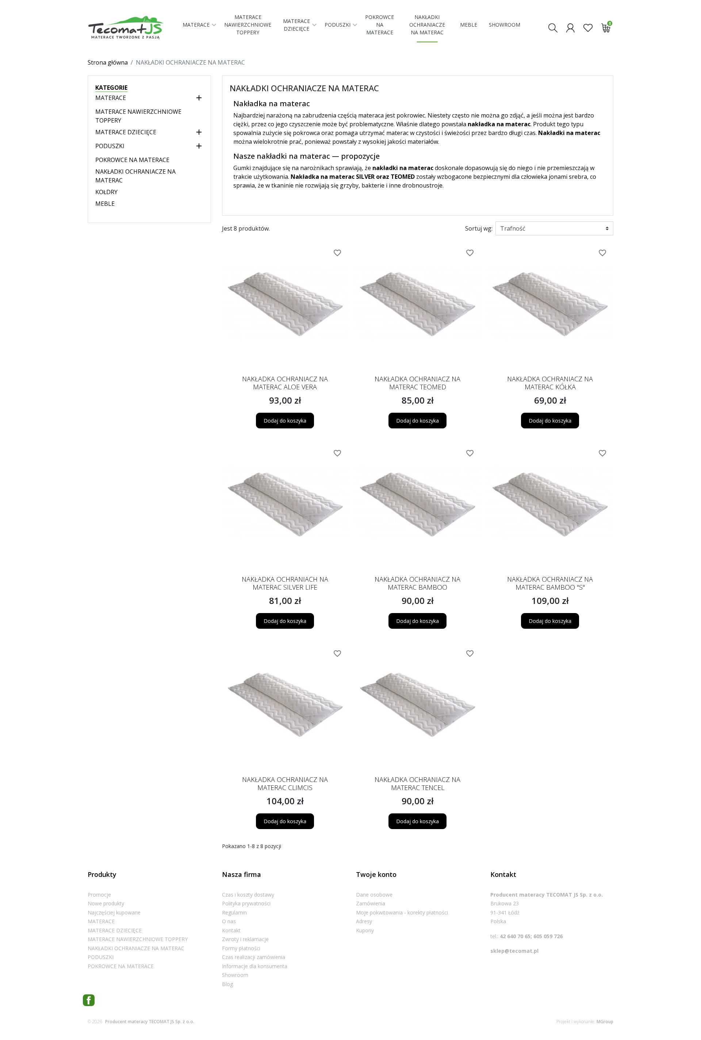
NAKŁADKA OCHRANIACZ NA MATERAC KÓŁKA (550, 382)
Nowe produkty (106, 903)
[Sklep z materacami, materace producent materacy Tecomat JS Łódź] (132, 27)
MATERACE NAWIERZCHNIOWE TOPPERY (138, 939)
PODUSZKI (110, 146)
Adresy (364, 921)
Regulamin (234, 912)
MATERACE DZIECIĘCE (125, 132)
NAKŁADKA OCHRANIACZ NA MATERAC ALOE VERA (285, 382)
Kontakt (231, 930)
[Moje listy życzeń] (588, 27)
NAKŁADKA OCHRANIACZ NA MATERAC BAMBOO (417, 583)
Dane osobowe (374, 894)
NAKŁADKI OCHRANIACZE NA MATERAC (136, 948)
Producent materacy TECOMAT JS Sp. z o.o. (149, 1021)
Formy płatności (241, 948)
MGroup (605, 1021)
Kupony (365, 930)
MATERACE (110, 98)
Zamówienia (370, 903)
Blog (227, 984)
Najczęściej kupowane (114, 912)
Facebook (89, 1000)
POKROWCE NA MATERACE (132, 160)
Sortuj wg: (479, 228)
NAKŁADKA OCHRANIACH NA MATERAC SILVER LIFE (285, 583)
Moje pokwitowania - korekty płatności (402, 912)
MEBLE (105, 204)
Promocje (99, 894)
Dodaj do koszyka (285, 420)
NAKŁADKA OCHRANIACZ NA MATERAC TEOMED (417, 382)
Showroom (235, 974)
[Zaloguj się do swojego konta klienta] (570, 27)
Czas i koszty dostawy (248, 894)
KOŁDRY (106, 192)
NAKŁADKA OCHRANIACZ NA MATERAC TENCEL (417, 783)
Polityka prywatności (246, 903)
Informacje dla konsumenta (254, 966)
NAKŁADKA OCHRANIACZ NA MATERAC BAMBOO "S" (550, 583)
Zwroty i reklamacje (245, 939)
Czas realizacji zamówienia (253, 957)
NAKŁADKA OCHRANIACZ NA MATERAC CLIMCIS (285, 783)
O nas (229, 921)
